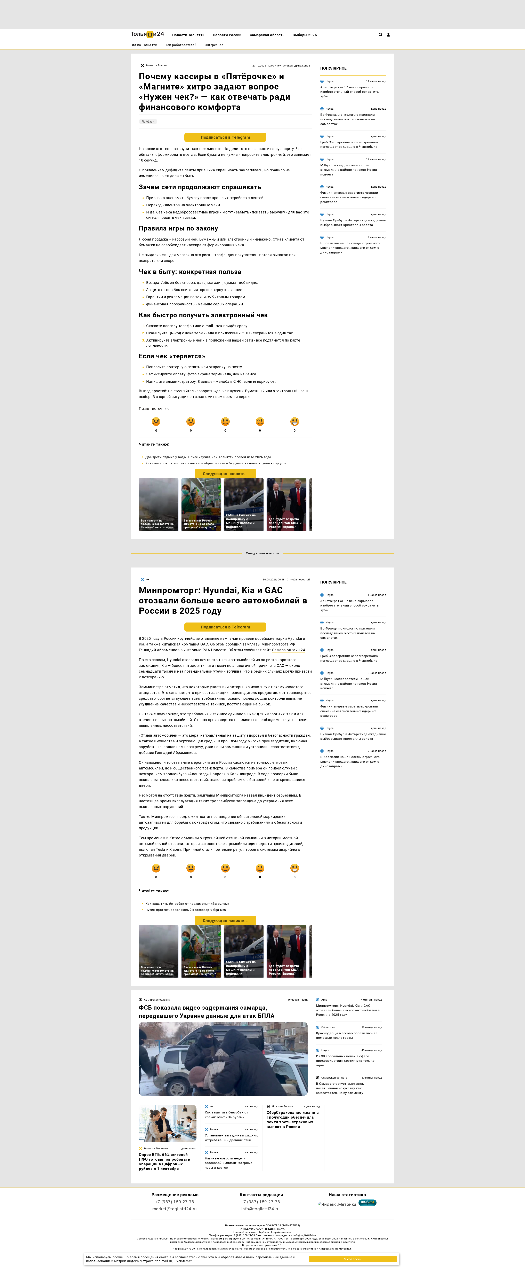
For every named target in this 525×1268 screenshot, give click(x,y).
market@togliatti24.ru (174, 1208)
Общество (327, 1027)
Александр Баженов (296, 65)
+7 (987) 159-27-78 (174, 1201)
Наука (329, 81)
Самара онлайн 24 (288, 650)
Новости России (157, 65)
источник (160, 408)
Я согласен (353, 1259)
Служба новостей (298, 579)
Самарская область (157, 999)
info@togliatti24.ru (260, 1208)
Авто (149, 579)
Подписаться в (225, 137)
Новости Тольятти (156, 1148)
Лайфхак (148, 121)
